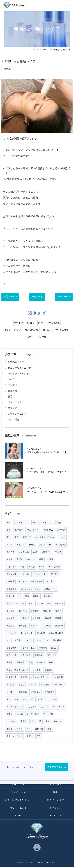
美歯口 (9, 714)
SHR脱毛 (10, 581)
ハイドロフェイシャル (47, 699)
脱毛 (10, 396)
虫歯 (49, 604)
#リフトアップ (13, 330)
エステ (62, 537)
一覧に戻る (37, 296)
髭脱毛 (26, 574)
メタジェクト (15, 402)
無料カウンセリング (15, 604)
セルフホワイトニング (19, 368)
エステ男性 (30, 545)
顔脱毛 (36, 596)
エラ (31, 604)
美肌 (59, 523)
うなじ (21, 685)
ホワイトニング (22, 523)
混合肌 (48, 618)
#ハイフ (18, 323)
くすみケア (46, 626)
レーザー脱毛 (33, 714)
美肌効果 (49, 670)
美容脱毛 (35, 611)
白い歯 (49, 581)
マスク (58, 611)
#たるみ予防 (62, 330)
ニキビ (28, 640)
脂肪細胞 (23, 692)
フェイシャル (33, 530)
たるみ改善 (11, 589)
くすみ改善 (58, 677)
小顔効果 (10, 611)
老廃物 (24, 721)
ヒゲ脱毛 (45, 685)
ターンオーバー (40, 574)
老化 (49, 729)
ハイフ (4, 283)
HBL (29, 729)
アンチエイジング (14, 707)
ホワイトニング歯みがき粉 (30, 581)
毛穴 (17, 537)
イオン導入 (48, 530)
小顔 (8, 537)
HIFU (41, 567)
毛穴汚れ (23, 611)
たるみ (54, 648)
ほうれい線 (11, 655)
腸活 (47, 721)
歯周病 (9, 662)
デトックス (48, 714)
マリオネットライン (40, 677)
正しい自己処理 (56, 633)
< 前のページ (10, 296)
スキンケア (11, 567)
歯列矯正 (59, 604)
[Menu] (68, 5)
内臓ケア (12, 408)
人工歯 (40, 604)
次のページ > (63, 296)
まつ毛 (9, 729)
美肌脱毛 (10, 626)
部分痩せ (10, 692)
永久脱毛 (37, 618)
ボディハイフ (59, 685)
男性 (19, 545)
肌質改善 (12, 391)
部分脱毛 (36, 670)
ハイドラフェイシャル (19, 373)
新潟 (35, 552)
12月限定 (43, 648)
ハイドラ (31, 559)
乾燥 (41, 559)
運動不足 (39, 729)
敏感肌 (9, 559)
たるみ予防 (11, 648)
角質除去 (39, 655)
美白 (8, 523)
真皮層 (17, 640)
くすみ (34, 626)
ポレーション (12, 699)
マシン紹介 (13, 419)
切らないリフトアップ (30, 589)
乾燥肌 (50, 559)
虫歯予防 (47, 611)
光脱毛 (20, 714)
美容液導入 (49, 692)
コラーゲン (52, 655)
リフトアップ (54, 567)
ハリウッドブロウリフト (37, 707)
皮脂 (51, 662)
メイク (20, 729)
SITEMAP (55, 815)
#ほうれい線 (32, 330)
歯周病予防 (22, 662)
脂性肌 (58, 618)
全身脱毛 (23, 626)
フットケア (11, 721)
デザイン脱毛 (12, 574)
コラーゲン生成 (27, 648)
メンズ (9, 545)
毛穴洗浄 (12, 385)
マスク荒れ (11, 618)
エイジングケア (42, 640)
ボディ (30, 736)
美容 (23, 567)
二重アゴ (25, 618)
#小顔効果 (54, 323)
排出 (33, 721)
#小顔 (41, 323)
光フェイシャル (38, 662)
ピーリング (11, 633)
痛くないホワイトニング (17, 670)
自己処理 (41, 633)
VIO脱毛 (10, 685)
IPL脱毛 (54, 574)
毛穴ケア (27, 537)
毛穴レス (57, 552)
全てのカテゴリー (17, 362)
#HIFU (30, 323)
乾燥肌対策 (11, 677)
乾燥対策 (10, 596)
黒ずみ (20, 559)
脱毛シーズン (51, 589)
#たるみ (47, 330)
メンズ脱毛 (24, 552)
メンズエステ (45, 545)
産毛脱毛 (47, 596)
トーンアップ (27, 633)
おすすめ (61, 530)
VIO (8, 640)
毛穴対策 (57, 640)
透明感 (24, 677)
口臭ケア (32, 685)
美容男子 (10, 552)
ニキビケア (26, 655)
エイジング (28, 699)
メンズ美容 (60, 545)
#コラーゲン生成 (37, 337)
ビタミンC (35, 692)
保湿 (27, 596)
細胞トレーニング (17, 414)
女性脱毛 (45, 552)
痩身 (39, 736)
